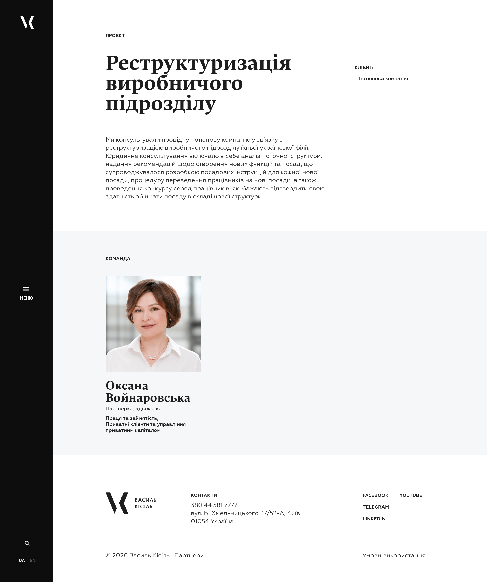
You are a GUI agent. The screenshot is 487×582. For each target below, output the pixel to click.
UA (22, 561)
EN (33, 561)
